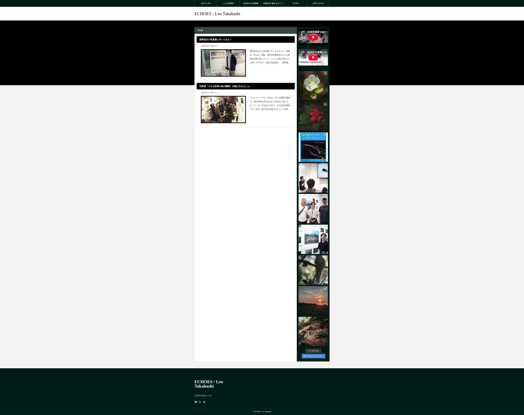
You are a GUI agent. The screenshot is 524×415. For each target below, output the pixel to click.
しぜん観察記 (228, 3)
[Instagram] (204, 402)
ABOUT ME (206, 3)
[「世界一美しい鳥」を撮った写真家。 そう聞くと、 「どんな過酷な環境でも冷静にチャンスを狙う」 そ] (313, 270)
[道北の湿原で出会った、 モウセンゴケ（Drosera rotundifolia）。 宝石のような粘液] (313, 85)
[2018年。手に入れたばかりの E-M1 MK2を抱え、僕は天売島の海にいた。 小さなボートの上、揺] (313, 300)
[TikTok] (208, 402)
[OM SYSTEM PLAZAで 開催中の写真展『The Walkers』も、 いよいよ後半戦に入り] (313, 178)
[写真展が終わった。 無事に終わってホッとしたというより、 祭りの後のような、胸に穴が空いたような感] (313, 116)
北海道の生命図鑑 (250, 3)
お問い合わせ (318, 3)
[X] (200, 402)
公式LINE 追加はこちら (203, 396)
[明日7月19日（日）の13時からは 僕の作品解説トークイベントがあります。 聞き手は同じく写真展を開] (313, 239)
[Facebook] (195, 402)
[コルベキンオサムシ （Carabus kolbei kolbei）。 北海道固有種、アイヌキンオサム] (313, 331)
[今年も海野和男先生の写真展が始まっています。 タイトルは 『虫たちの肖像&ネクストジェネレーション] (313, 147)
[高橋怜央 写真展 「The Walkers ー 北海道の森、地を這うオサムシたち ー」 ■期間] (313, 208)
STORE (296, 3)
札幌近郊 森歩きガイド (273, 3)
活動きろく (214, 46)
